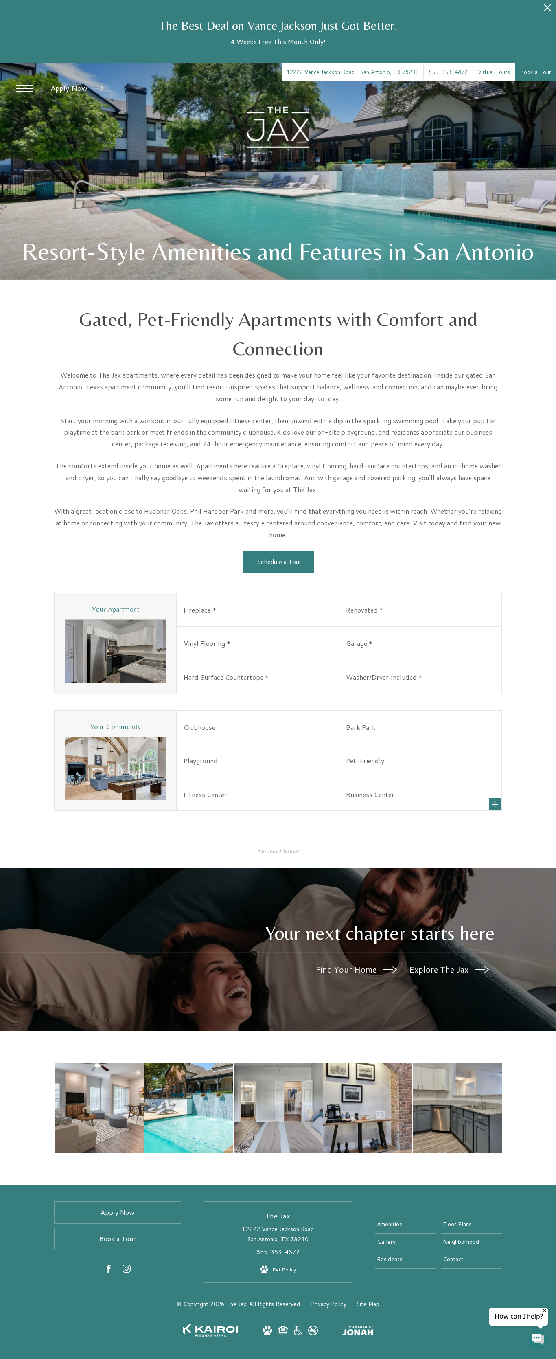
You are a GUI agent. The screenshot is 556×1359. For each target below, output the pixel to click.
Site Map (367, 1304)
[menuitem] (405, 1224)
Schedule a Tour (278, 562)
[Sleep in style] (278, 1108)
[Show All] (495, 804)
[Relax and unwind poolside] (188, 1108)
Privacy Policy (328, 1304)
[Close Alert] (547, 10)
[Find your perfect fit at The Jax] (99, 1108)
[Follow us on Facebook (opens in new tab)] (109, 1270)
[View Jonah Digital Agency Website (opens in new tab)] (357, 1332)
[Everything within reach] (367, 1108)
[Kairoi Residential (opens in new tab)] (210, 1334)
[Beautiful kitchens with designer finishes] (457, 1108)
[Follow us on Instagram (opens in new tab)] (127, 1270)
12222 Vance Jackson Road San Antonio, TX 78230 (278, 1234)
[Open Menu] (24, 88)
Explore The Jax (440, 969)
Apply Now (70, 88)
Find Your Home (347, 969)
